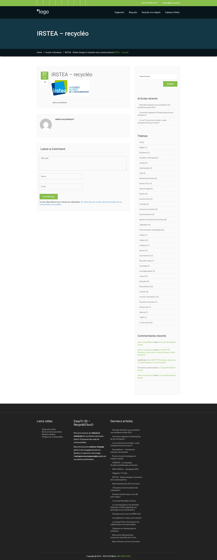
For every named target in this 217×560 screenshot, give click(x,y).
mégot (142, 235)
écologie (142, 204)
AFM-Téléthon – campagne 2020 (125, 469)
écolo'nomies (144, 199)
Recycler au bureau (147, 302)
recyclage (143, 266)
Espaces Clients (172, 12)
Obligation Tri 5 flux (119, 473)
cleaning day (144, 168)
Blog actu (133, 12)
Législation (143, 225)
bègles (142, 147)
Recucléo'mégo (145, 261)
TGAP (141, 317)
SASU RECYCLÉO (123, 556)
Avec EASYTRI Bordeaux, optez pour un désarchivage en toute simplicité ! (156, 352)
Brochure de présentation (52, 431)
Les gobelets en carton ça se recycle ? (127, 518)
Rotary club (143, 307)
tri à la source (144, 323)
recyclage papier (145, 271)
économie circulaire (147, 209)
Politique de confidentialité (52, 437)
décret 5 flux (144, 184)
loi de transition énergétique (150, 230)
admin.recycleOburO (59, 103)
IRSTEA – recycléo (71, 75)
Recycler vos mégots (151, 12)
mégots (142, 240)
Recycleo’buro (144, 287)
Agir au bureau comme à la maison (126, 542)
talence (142, 312)
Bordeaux (143, 153)
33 (140, 142)
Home (39, 52)
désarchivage (144, 189)
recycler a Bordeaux (53, 52)
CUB (141, 173)
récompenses (144, 256)
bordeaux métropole (147, 158)
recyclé (142, 276)
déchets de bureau (146, 178)
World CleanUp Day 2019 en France (126, 484)
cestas (142, 163)
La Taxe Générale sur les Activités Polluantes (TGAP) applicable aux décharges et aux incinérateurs (124, 507)
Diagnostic (119, 12)
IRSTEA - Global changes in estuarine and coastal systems (89, 52)
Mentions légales (48, 434)
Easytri (142, 194)
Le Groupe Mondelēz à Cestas (124, 501)
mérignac (143, 245)
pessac (142, 250)
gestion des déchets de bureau (151, 220)
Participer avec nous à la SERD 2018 (126, 514)
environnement (145, 214)
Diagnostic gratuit (49, 429)
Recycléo (143, 281)
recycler (142, 292)
